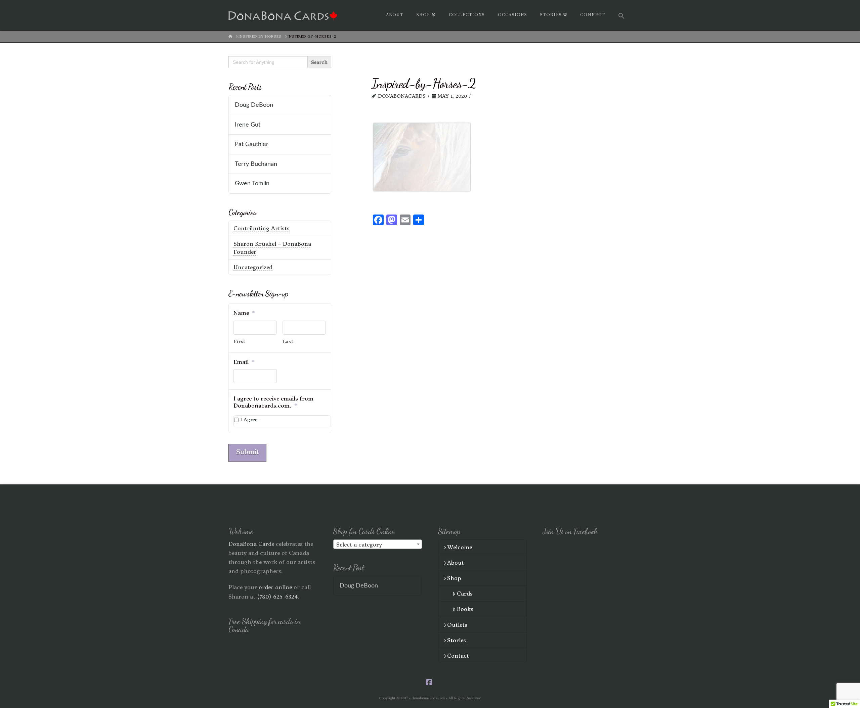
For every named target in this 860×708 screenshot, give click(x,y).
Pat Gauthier (251, 144)
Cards (465, 593)
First (240, 341)
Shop (454, 578)
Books (465, 609)
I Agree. (249, 420)
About (455, 562)
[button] (621, 15)
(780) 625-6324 (277, 596)
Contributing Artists (261, 228)
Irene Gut (247, 125)
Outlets (457, 624)
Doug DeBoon (254, 105)
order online (275, 587)
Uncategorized (252, 267)
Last (288, 341)
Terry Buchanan (256, 164)
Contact (458, 655)
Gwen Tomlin (252, 183)
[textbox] (378, 544)
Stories (456, 640)
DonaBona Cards (251, 543)
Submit (247, 452)
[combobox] (377, 544)
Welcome (459, 547)
